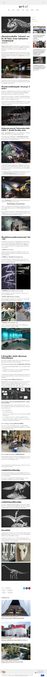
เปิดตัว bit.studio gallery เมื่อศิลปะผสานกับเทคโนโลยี (12, 618)
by (9, 42)
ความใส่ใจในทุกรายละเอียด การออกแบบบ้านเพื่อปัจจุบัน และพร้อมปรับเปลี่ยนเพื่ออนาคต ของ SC (39, 67)
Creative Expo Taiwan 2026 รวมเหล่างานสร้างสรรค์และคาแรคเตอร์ (39, 37)
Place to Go (4, 42)
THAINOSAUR (10, 590)
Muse (9, 616)
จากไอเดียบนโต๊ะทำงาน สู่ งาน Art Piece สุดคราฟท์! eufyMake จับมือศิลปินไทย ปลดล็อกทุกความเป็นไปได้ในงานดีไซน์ (39, 52)
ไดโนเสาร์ (3, 592)
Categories (33, 19)
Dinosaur (3, 590)
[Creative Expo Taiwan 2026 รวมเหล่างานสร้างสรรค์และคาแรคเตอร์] (39, 30)
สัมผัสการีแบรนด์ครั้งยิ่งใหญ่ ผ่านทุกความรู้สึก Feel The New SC (14, 640)
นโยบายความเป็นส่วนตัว (4, 675)
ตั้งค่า (28, 675)
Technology (14, 616)
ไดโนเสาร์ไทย (10, 592)
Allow (42, 675)
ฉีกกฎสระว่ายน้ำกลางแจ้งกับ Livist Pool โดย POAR (12, 662)
